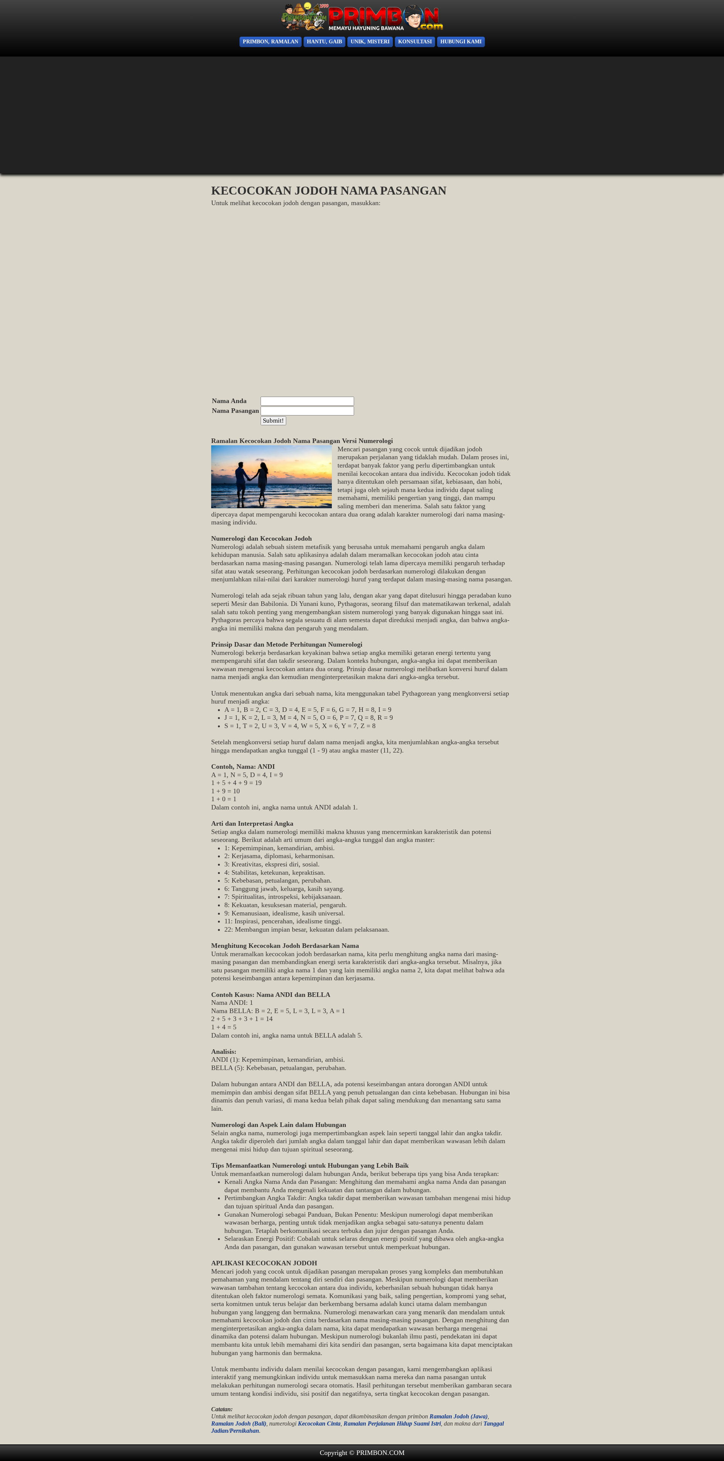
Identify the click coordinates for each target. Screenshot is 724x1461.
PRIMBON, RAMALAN (270, 41)
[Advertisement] (60, 117)
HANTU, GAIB (324, 41)
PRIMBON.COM (380, 1452)
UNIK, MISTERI (370, 41)
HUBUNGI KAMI (461, 41)
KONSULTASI (415, 41)
